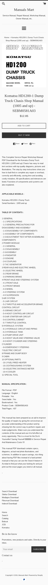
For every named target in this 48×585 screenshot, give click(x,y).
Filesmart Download (10, 500)
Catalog (5, 518)
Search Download (9, 491)
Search (5, 515)
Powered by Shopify (36, 575)
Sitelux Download (9, 494)
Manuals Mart (24, 10)
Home (4, 512)
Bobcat (5, 521)
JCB (4, 524)
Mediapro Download (10, 497)
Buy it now (24, 135)
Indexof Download (9, 503)
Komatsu (5, 527)
